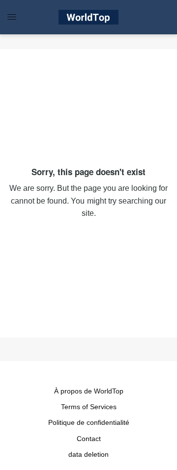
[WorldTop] (88, 17)
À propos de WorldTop (88, 391)
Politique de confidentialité (88, 422)
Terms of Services (89, 407)
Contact (89, 439)
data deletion (88, 454)
